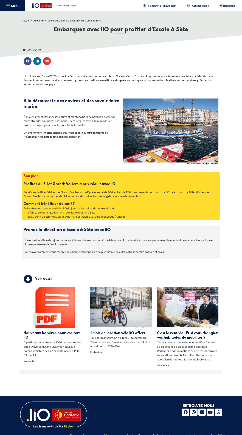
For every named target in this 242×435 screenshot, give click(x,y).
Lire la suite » (29, 361)
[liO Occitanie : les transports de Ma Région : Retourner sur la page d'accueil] (54, 5)
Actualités (38, 20)
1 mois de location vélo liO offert (117, 333)
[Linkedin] (202, 412)
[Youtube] (210, 412)
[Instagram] (193, 412)
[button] (28, 61)
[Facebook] (185, 412)
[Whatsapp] (218, 412)
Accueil (26, 20)
